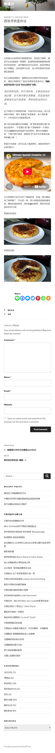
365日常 (8, 672)
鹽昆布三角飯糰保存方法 (15, 493)
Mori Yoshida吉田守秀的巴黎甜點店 (20, 526)
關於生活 (8, 705)
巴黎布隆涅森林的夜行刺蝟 (16, 590)
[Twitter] (32, 298)
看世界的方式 (10, 689)
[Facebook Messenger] (27, 298)
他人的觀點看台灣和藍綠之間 (17, 562)
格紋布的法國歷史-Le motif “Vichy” (20, 617)
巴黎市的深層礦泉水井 (14, 521)
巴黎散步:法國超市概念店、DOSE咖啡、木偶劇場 (26, 628)
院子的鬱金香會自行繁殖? (15, 504)
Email (7, 391)
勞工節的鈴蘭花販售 (13, 650)
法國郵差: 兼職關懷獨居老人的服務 (19, 634)
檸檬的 (9, 4)
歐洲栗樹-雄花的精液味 (14, 537)
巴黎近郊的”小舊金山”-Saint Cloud (19, 606)
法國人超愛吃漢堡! (12, 655)
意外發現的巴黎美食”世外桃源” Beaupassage (24, 532)
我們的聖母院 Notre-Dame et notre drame (23, 557)
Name (7, 377)
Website (8, 405)
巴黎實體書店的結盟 (13, 623)
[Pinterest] (38, 298)
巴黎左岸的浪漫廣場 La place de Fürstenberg (24, 579)
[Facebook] (22, 298)
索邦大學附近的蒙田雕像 (15, 584)
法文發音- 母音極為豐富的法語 (17, 568)
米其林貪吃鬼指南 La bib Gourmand (20, 595)
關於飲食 (11, 310)
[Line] (17, 298)
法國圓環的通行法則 (13, 645)
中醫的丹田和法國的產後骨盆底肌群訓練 (22, 498)
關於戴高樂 (9, 551)
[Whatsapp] (43, 298)
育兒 (6, 694)
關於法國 (8, 700)
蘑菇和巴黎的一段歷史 (14, 612)
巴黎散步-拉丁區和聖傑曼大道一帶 (19, 573)
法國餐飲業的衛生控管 (14, 639)
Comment (9, 340)
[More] (48, 298)
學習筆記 (8, 683)
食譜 (9, 314)
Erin (26, 17)
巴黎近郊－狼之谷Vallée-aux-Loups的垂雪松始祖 (26, 601)
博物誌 (7, 678)
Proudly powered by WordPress (17, 746)
